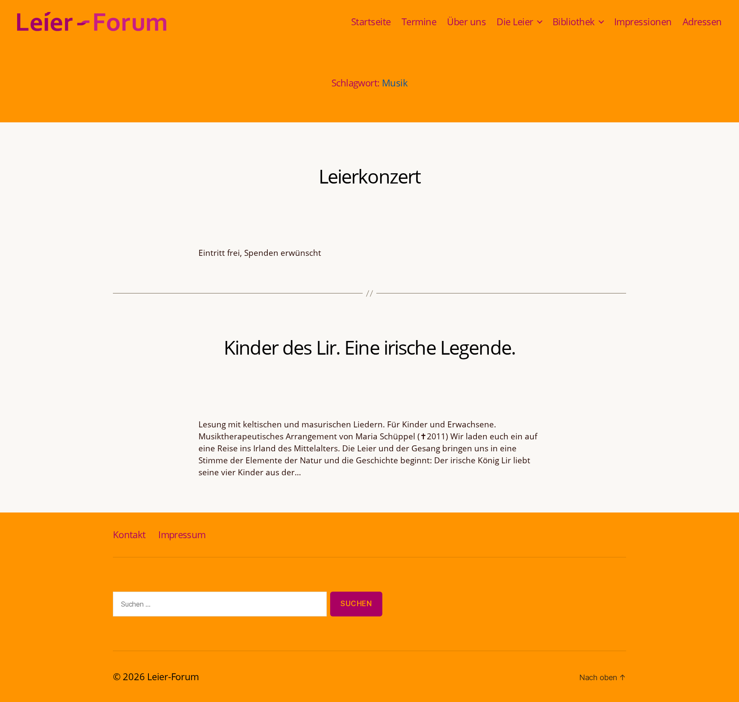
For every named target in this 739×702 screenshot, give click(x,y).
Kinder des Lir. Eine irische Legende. (369, 347)
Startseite (371, 21)
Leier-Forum (173, 676)
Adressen (702, 21)
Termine (419, 21)
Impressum (181, 534)
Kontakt (129, 534)
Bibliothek (574, 21)
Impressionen (643, 21)
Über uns (466, 21)
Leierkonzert (370, 176)
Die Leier (515, 21)
